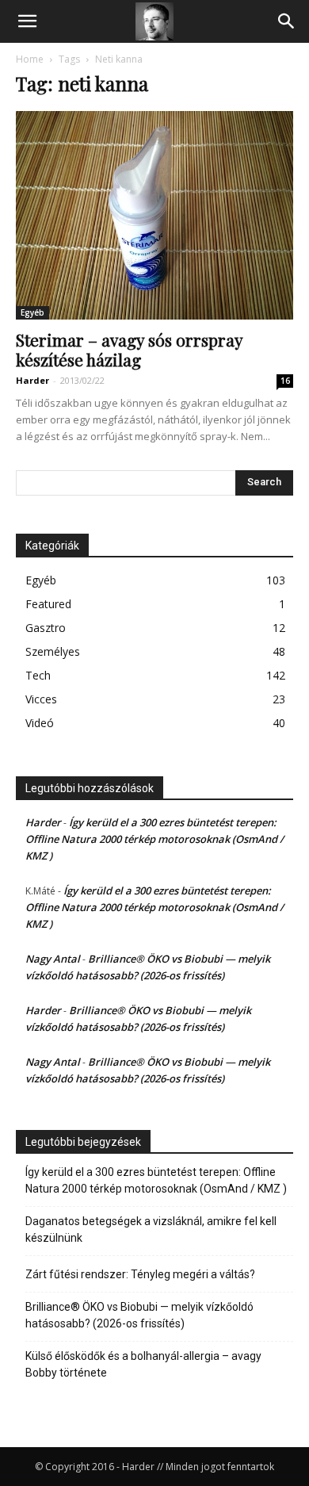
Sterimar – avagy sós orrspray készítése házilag (129, 349)
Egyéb (32, 312)
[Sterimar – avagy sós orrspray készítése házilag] (154, 215)
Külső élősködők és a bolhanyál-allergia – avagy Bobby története (143, 1364)
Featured (48, 603)
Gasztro (45, 627)
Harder (32, 380)
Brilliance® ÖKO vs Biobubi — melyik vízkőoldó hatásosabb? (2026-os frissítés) (139, 1315)
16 (285, 380)
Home (30, 59)
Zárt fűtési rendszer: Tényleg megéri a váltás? (140, 1274)
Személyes (52, 651)
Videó (39, 722)
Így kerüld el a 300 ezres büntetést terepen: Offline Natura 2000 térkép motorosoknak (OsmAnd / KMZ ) (154, 839)
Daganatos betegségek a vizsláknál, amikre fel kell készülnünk (151, 1229)
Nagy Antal (52, 959)
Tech (38, 675)
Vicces (41, 699)
